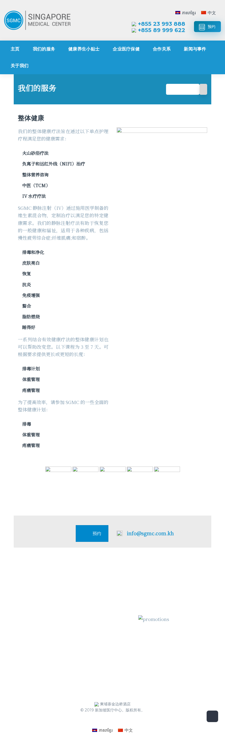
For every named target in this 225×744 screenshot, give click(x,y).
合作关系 (162, 48)
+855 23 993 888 (161, 24)
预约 (211, 26)
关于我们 (20, 65)
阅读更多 (31, 677)
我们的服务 (44, 48)
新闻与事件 (195, 48)
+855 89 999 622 (161, 30)
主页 (15, 48)
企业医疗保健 (126, 48)
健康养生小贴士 (84, 48)
